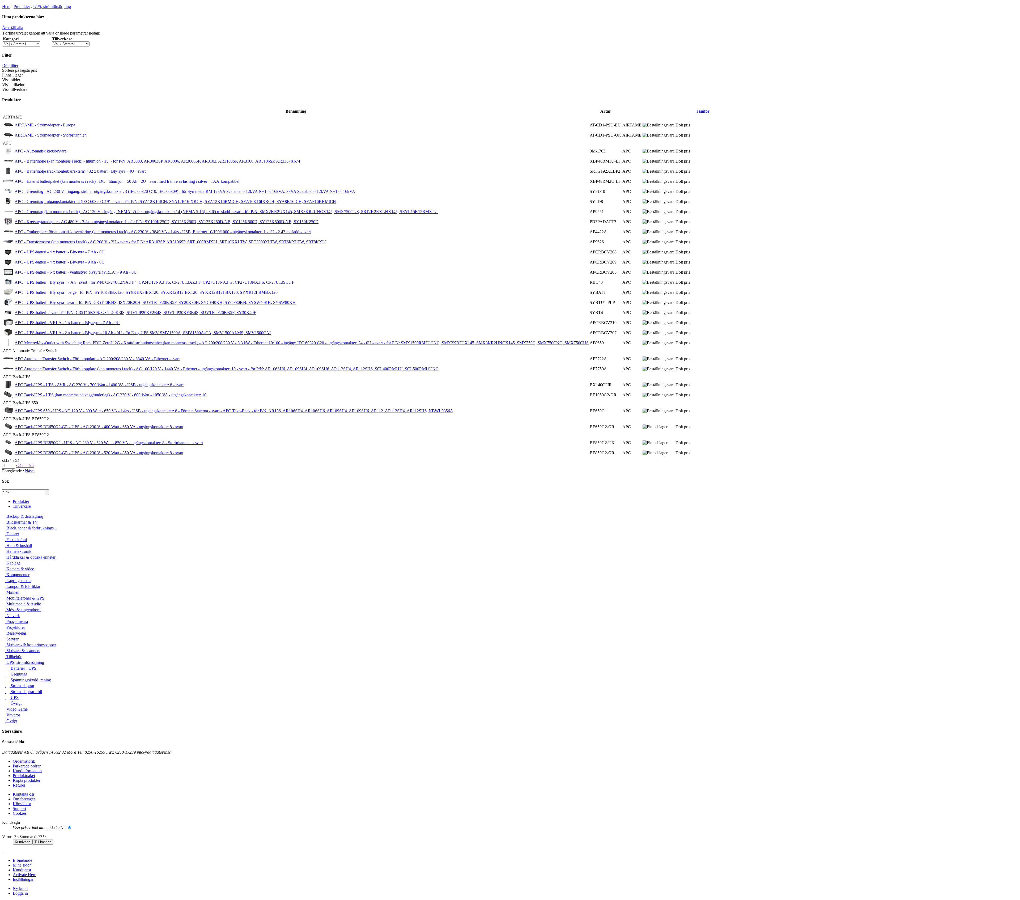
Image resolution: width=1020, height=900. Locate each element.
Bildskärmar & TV (21, 522)
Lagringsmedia (18, 580)
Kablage (12, 563)
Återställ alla (12, 27)
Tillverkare (22, 506)
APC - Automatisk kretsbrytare (40, 151)
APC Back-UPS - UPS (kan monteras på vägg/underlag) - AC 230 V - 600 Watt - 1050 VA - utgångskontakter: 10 (110, 395)
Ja (53, 827)
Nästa (30, 471)
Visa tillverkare (14, 89)
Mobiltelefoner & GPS (24, 598)
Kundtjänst (22, 870)
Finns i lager (12, 75)
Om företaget (24, 799)
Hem (6, 6)
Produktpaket (24, 775)
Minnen (12, 592)
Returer (19, 785)
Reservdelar (15, 633)
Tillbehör (13, 656)
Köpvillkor (22, 803)
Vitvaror (12, 715)
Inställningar (23, 879)
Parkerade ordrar (27, 766)
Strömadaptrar (22, 686)
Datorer (12, 534)
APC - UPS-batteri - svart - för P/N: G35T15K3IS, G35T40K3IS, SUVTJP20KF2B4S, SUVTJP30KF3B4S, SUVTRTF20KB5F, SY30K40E (135, 312)
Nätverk (12, 615)
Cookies (20, 813)
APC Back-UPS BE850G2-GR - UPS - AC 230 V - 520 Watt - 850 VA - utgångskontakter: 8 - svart (99, 453)
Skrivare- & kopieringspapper (30, 645)
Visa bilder (11, 80)
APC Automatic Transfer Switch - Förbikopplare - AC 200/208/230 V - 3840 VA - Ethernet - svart (97, 358)
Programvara (16, 621)
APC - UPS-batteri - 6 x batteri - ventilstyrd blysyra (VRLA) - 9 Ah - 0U (76, 272)
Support (19, 808)
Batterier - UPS (23, 668)
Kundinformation (27, 771)
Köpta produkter (26, 780)
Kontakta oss (24, 794)
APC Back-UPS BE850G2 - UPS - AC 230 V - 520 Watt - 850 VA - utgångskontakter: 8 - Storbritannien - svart (109, 442)
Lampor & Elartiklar (22, 586)
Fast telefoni (16, 539)
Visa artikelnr (13, 84)
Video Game (16, 709)
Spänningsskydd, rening (30, 680)
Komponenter (17, 574)
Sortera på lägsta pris (19, 70)
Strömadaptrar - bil (26, 691)
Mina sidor (22, 865)
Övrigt (16, 703)
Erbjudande (22, 860)
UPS (14, 697)
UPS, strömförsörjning (52, 6)
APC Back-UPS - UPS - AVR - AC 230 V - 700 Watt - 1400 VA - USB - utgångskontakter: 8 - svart (99, 385)
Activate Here (24, 874)
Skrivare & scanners (22, 650)
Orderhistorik (24, 761)
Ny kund (20, 888)
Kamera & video (19, 569)
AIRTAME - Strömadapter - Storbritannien (51, 135)
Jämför (702, 111)
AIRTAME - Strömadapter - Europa (45, 125)
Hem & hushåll (18, 545)
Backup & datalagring (24, 516)
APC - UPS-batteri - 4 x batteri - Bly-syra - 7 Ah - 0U (60, 252)
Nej (63, 827)
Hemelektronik (18, 551)
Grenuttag (18, 674)
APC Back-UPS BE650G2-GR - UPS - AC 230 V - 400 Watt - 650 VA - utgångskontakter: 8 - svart (99, 426)
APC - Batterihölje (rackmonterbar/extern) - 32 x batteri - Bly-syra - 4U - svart (80, 171)
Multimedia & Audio (23, 604)
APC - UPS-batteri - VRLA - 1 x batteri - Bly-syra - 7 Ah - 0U (67, 322)
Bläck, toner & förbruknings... (31, 528)
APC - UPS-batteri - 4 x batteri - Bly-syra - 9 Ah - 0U (60, 262)
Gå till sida (25, 465)
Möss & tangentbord (23, 610)
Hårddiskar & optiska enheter (30, 557)
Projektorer (15, 627)
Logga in (20, 893)
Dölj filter (10, 65)
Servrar (12, 639)
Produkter (22, 6)
